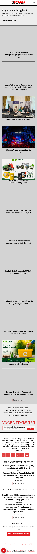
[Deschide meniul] (3, 3)
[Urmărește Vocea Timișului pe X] (22, 455)
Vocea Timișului (20, 550)
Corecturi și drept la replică (24, 544)
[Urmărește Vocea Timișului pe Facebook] (4, 455)
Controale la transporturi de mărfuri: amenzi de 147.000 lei (18, 242)
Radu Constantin (31, 551)
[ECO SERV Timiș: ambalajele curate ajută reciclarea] (18, 351)
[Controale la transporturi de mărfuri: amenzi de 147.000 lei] (18, 230)
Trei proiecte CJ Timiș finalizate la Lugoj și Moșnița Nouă (18, 302)
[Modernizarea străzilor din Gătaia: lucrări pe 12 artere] (18, 321)
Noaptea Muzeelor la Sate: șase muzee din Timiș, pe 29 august (18, 211)
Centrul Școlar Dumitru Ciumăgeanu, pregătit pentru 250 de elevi (18, 54)
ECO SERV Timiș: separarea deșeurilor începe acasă (19, 181)
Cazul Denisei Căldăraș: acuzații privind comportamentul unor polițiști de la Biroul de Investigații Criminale (18, 497)
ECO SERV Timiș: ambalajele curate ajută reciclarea (18, 363)
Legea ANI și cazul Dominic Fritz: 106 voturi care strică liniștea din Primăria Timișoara (18, 87)
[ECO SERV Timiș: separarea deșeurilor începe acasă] (18, 169)
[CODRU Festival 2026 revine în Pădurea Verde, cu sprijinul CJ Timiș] (18, 137)
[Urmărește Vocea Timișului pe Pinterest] (13, 455)
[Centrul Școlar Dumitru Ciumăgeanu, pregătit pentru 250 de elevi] (18, 42)
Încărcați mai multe (18, 400)
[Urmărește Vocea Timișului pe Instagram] (8, 455)
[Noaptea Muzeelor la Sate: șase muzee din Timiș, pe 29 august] (18, 200)
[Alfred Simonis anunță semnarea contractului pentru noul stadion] (18, 107)
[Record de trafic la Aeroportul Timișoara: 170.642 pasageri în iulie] (18, 381)
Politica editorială (10, 544)
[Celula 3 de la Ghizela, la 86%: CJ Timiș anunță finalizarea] (18, 260)
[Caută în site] (34, 3)
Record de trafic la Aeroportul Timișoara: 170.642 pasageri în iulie (18, 393)
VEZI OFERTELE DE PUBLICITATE (18, 534)
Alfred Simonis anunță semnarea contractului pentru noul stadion (18, 118)
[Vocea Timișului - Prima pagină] (18, 2)
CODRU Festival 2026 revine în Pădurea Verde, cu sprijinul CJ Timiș (18, 150)
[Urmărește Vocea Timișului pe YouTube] (27, 455)
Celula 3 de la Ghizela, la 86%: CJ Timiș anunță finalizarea (18, 272)
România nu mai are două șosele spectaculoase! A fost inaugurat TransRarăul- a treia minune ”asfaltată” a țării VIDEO (18, 508)
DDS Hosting (8, 551)
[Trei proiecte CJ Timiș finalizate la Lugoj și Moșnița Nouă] (18, 290)
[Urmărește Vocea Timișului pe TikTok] (18, 455)
